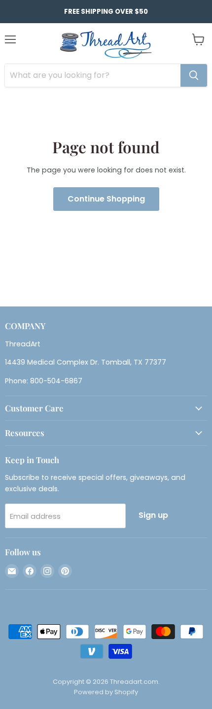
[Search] (193, 75)
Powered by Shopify (106, 692)
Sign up (153, 515)
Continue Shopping (106, 198)
